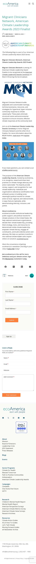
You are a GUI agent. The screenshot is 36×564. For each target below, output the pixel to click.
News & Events (10, 36)
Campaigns (6, 484)
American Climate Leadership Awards (15, 479)
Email (6, 364)
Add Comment (9, 377)
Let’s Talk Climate (8, 525)
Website (6, 370)
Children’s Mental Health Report (13, 502)
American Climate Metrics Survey (14, 509)
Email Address (10, 308)
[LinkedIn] (22, 267)
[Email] (30, 267)
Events (4, 459)
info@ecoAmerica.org (10, 552)
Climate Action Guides (10, 520)
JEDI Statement (7, 448)
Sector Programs (8, 468)
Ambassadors (7, 477)
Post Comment (11, 395)
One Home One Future (10, 489)
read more (16, 135)
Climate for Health (8, 470)
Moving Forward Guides (10, 527)
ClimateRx (5, 486)
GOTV (4, 491)
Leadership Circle (8, 446)
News (3, 36)
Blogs (4, 455)
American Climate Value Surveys (13, 511)
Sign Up (9, 336)
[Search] (33, 4)
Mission (5, 441)
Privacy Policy (19, 558)
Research (5, 499)
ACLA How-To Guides (9, 523)
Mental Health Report (10, 504)
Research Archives (8, 513)
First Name (9, 292)
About (4, 439)
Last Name (9, 300)
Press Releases (7, 451)
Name (6, 358)
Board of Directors (9, 444)
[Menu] (29, 4)
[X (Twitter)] (13, 267)
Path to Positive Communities (12, 475)
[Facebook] (5, 267)
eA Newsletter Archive (10, 530)
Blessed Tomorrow (9, 473)
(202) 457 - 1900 (25, 552)
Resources (6, 518)
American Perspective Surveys (13, 506)
